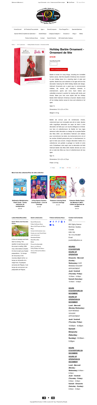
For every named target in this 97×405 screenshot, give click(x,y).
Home (13, 44)
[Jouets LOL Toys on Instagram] (62, 222)
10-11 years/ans (21, 44)
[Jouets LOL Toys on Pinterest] (56, 222)
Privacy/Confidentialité (36, 244)
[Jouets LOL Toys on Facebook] (53, 222)
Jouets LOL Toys (51, 402)
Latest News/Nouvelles (19, 218)
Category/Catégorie (54, 33)
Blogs (74, 33)
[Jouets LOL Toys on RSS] (53, 225)
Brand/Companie (51, 29)
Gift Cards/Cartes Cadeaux (66, 38)
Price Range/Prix (64, 29)
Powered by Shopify (62, 402)
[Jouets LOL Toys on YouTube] (50, 225)
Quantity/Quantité (55, 61)
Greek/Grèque (42, 33)
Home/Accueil (18, 29)
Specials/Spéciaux (77, 29)
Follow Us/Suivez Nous (31, 38)
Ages (42, 29)
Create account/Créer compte (57, 2)
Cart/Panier (71, 2)
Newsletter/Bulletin (35, 237)
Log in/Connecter (42, 2)
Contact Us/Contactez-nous (38, 231)
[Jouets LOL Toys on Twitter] (50, 222)
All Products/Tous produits (31, 29)
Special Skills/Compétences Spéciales (24, 33)
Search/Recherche (36, 222)
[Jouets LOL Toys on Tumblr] (64, 222)
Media (81, 33)
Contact (42, 38)
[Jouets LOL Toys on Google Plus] (59, 222)
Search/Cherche (51, 38)
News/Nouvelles (35, 239)
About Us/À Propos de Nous (38, 226)
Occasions (66, 33)
